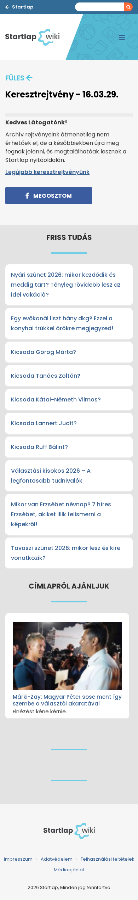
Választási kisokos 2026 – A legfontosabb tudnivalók (51, 476)
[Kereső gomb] (128, 6)
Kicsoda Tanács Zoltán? (45, 376)
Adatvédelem (57, 859)
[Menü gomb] (122, 37)
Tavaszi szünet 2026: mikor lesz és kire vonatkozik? (65, 553)
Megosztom (52, 196)
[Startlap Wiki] (35, 37)
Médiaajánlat (69, 869)
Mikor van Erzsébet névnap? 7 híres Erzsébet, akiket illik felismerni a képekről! (61, 514)
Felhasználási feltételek (107, 859)
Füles (14, 78)
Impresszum (18, 859)
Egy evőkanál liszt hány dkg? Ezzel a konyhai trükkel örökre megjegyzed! (62, 323)
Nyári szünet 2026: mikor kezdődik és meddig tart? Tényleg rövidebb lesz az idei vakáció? (66, 285)
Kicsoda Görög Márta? (43, 352)
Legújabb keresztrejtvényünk (47, 172)
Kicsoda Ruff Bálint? (39, 447)
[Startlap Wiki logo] (69, 831)
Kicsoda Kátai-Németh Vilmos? (56, 399)
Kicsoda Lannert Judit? (44, 423)
